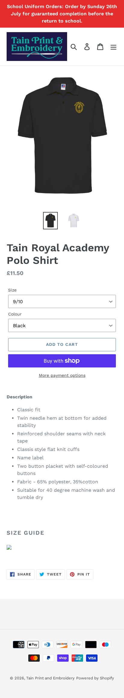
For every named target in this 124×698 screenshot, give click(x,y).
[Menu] (113, 46)
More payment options (62, 375)
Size (12, 290)
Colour (15, 314)
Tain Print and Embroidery (50, 678)
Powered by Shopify (95, 678)
